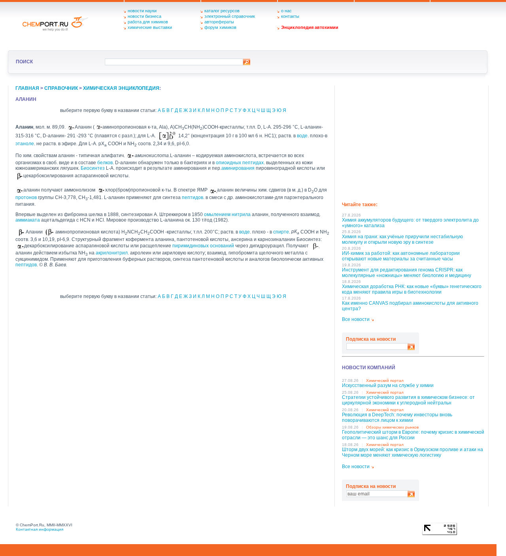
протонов (26, 197)
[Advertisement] (413, 140)
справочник (61, 88)
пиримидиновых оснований (203, 246)
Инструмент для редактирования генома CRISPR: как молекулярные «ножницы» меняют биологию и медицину (406, 272)
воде (302, 136)
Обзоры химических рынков (392, 427)
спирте (281, 231)
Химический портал (385, 380)
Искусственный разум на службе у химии (388, 385)
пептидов (192, 197)
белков (105, 162)
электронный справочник (229, 16)
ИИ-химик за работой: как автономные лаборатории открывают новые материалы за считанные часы (401, 256)
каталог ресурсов (222, 10)
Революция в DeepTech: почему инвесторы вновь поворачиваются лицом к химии (397, 417)
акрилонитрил (112, 253)
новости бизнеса (144, 16)
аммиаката (27, 220)
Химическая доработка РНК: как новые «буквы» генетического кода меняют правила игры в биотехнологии (411, 289)
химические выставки (150, 27)
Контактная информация (39, 529)
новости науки (142, 10)
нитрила (241, 214)
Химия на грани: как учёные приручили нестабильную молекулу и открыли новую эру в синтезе (402, 239)
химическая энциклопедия (121, 88)
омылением (217, 214)
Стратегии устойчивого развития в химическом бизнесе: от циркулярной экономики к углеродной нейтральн (408, 400)
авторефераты (219, 21)
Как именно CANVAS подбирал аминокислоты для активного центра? (410, 305)
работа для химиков (148, 21)
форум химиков (220, 27)
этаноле (24, 143)
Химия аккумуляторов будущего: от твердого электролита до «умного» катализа (410, 222)
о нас (286, 10)
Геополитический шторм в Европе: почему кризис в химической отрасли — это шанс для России (413, 434)
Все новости (356, 319)
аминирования (238, 168)
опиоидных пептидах (240, 162)
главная (27, 88)
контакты (290, 16)
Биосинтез (93, 168)
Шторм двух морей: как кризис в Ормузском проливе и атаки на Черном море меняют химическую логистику (412, 452)
